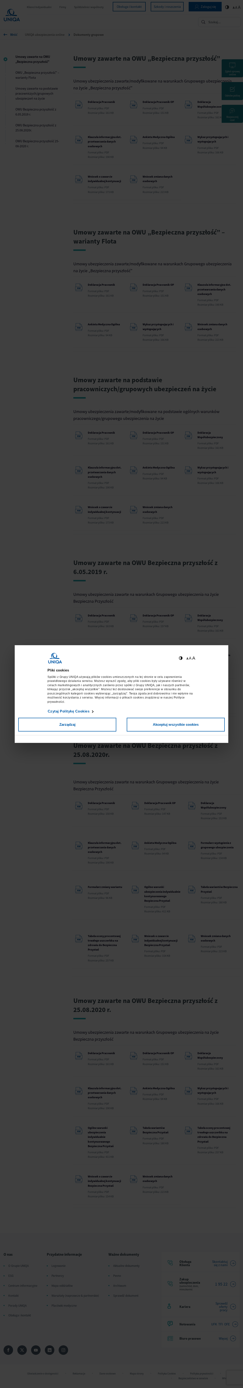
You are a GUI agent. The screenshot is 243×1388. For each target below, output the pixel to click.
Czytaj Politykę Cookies (69, 711)
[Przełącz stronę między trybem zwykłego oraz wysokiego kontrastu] (180, 658)
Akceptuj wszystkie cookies (176, 724)
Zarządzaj (67, 724)
